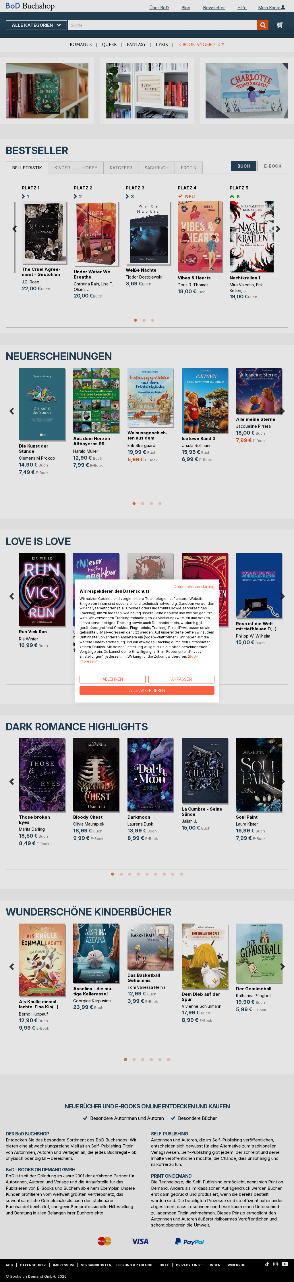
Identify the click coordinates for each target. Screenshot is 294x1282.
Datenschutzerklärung (194, 586)
